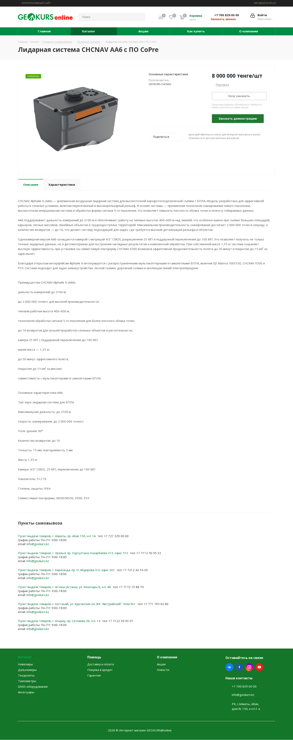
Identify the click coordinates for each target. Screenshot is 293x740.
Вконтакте (229, 667)
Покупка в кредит (100, 670)
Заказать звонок (223, 19)
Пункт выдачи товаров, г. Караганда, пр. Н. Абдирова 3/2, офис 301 (67, 570)
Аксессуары (26, 692)
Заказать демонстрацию (238, 118)
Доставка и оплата (100, 664)
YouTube (259, 667)
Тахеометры (27, 681)
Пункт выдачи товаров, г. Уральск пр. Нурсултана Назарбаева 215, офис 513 (73, 553)
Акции (161, 664)
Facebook (239, 667)
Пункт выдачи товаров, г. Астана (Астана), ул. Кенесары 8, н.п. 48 (65, 587)
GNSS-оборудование (33, 686)
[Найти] (140, 17)
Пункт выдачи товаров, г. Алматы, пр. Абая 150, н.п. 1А (57, 536)
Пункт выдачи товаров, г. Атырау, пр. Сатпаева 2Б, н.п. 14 (59, 621)
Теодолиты (26, 675)
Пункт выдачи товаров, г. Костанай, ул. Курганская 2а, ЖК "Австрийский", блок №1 (77, 604)
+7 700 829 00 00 (226, 15)
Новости (163, 670)
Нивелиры (25, 664)
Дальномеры (27, 670)
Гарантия (94, 675)
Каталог (25, 657)
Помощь (94, 657)
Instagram (249, 667)
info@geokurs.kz (38, 544)
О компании (167, 657)
